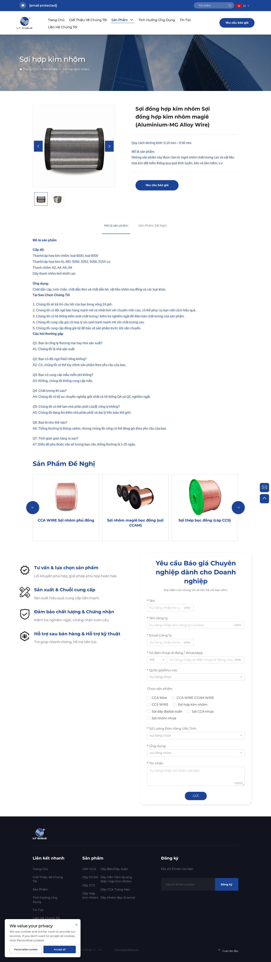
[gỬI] (230, 5)
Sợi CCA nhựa (202, 711)
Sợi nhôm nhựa (164, 718)
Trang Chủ (56, 20)
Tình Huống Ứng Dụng (156, 20)
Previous (38, 146)
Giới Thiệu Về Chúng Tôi (88, 20)
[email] (264, 487)
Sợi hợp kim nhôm (76, 69)
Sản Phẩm (119, 20)
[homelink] (40, 833)
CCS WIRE (160, 704)
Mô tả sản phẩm (116, 225)
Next (109, 146)
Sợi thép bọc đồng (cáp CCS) (205, 520)
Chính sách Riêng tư (126, 949)
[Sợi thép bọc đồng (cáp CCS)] (204, 496)
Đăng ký (226, 884)
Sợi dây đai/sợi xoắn (167, 711)
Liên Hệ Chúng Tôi (62, 27)
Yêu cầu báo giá (237, 22)
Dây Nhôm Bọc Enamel (118, 897)
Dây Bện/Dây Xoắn (114, 869)
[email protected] (43, 5)
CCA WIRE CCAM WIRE (195, 698)
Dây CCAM (90, 877)
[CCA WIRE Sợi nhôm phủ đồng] (66, 496)
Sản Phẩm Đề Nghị (152, 225)
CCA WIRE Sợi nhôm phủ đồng (66, 520)
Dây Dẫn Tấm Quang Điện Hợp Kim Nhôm (116, 879)
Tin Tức (185, 20)
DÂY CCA (89, 869)
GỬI (196, 796)
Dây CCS (88, 885)
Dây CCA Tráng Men (115, 889)
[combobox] (157, 659)
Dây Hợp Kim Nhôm (90, 895)
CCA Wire (159, 698)
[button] (32, 507)
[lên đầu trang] (264, 498)
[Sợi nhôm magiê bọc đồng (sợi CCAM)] (135, 496)
